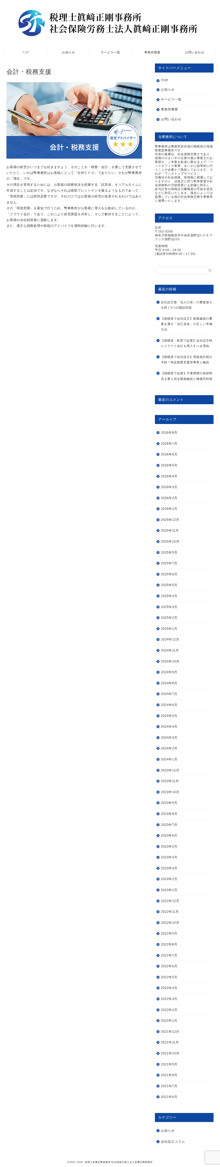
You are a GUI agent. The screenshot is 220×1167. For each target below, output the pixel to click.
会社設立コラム (173, 1141)
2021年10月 (170, 1053)
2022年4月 (169, 988)
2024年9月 (169, 672)
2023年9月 (169, 803)
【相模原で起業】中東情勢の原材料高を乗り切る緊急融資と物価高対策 (186, 376)
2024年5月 (169, 716)
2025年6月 (169, 574)
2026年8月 (169, 432)
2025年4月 (169, 596)
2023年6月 (169, 835)
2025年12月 (170, 520)
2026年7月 (169, 443)
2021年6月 (169, 1097)
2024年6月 (169, 705)
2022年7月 (169, 955)
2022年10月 (170, 922)
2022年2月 (169, 1010)
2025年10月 (170, 541)
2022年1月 (169, 1020)
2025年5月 (169, 585)
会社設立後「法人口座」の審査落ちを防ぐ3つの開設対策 (186, 305)
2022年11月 (170, 911)
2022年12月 (170, 901)
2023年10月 (170, 792)
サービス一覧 (110, 52)
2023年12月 (170, 770)
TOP (25, 52)
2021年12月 (170, 1031)
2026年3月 (169, 487)
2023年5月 (169, 846)
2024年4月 (169, 726)
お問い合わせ (194, 52)
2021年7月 (169, 1086)
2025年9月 (169, 552)
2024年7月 (169, 694)
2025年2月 (169, 617)
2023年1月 (169, 890)
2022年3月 (169, 999)
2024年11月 (170, 650)
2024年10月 (170, 661)
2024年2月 (169, 748)
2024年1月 (169, 759)
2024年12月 (170, 639)
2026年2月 (169, 498)
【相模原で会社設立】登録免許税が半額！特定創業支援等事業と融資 (186, 359)
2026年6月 (169, 454)
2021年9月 (169, 1064)
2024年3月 (169, 737)
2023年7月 (169, 824)
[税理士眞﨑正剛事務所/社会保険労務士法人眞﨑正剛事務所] (110, 37)
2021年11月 (170, 1042)
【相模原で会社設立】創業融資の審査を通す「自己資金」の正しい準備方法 (186, 324)
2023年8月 (169, 814)
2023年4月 (169, 857)
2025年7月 (169, 563)
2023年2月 (169, 879)
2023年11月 (170, 781)
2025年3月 (169, 607)
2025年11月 (170, 530)
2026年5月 (169, 465)
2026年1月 (169, 509)
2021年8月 (169, 1075)
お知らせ (68, 52)
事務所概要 (152, 52)
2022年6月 (169, 966)
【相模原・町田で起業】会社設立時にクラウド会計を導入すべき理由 (186, 343)
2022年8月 (169, 944)
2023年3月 (169, 868)
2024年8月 (169, 683)
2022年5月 (169, 977)
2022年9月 (169, 933)
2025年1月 (169, 628)
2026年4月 (169, 476)
